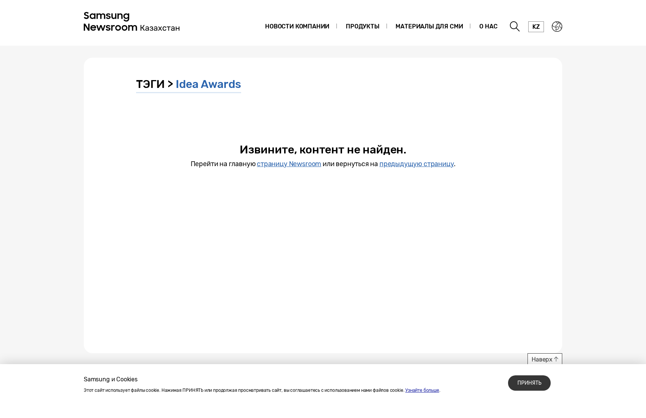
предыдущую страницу (416, 164)
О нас (488, 26)
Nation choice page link (557, 26)
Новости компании (297, 26)
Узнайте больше (422, 390)
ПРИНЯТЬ (529, 383)
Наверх (542, 359)
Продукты (362, 26)
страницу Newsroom (289, 164)
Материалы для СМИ (429, 26)
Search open (515, 26)
